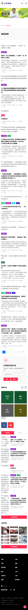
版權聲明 (11, 600)
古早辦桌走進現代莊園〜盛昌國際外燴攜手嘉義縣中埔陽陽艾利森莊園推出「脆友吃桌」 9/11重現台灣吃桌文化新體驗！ (13, 141)
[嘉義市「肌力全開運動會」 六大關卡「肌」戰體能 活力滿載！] (14, 47)
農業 (16, 563)
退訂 (14, 379)
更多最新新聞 (14, 517)
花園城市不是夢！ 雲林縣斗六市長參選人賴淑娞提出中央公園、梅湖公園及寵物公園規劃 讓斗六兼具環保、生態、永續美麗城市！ (13, 331)
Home (2, 25)
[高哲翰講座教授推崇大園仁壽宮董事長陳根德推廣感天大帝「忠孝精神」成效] (14, 531)
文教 (18, 203)
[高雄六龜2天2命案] (23, 531)
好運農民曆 (4, 118)
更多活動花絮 (14, 546)
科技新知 (3, 575)
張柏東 (4, 250)
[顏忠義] (14, 13)
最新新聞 (8, 432)
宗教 (3, 262)
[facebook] (4, 425)
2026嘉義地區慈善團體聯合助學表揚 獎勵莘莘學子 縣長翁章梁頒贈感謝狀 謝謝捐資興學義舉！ (14, 90)
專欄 (2, 579)
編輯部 (4, 121)
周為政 (4, 221)
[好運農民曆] (14, 111)
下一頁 (22, 352)
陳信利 (4, 70)
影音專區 (17, 579)
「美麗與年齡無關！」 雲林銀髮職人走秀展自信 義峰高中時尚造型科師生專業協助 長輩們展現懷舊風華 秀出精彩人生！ (14, 176)
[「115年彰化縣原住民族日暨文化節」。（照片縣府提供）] (14, 198)
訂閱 (7, 379)
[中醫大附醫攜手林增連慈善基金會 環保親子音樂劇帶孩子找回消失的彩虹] (14, 287)
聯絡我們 (21, 598)
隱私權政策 (4, 600)
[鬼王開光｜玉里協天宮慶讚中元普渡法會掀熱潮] (14, 257)
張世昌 (4, 311)
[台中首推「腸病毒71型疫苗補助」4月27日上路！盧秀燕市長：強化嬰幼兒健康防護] (5, 531)
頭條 (3, 115)
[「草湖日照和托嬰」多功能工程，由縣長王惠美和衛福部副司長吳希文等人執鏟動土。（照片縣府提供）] (5, 539)
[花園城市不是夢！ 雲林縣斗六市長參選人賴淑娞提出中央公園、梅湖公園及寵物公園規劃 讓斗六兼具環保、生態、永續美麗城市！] (14, 319)
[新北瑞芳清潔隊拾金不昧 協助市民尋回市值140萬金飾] (14, 539)
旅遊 (18, 475)
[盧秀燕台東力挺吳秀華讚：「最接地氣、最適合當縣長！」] (14, 228)
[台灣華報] (6, 3)
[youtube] (11, 425)
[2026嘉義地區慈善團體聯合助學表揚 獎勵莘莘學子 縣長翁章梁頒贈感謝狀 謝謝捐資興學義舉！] (14, 78)
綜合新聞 (4, 52)
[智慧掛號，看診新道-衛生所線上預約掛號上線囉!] (23, 539)
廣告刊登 (3, 598)
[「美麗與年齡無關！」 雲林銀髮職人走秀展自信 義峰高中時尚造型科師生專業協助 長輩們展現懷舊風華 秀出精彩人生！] (14, 164)
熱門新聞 (20, 432)
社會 (3, 203)
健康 (13, 203)
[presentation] (2, 19)
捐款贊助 (9, 598)
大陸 (16, 575)
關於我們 (15, 598)
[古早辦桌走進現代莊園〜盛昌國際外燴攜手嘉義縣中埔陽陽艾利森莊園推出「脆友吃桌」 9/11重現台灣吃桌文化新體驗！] (14, 129)
